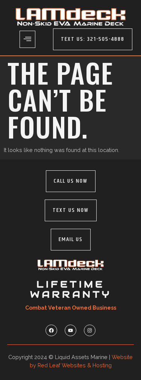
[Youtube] (70, 330)
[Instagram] (90, 330)
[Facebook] (51, 330)
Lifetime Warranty (70, 289)
